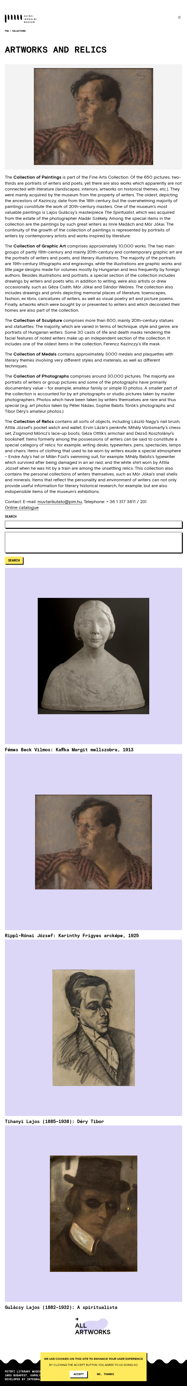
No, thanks (105, 1374)
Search (11, 516)
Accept (79, 1374)
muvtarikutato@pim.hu (59, 501)
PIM (7, 31)
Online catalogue (22, 507)
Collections (19, 31)
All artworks (92, 1328)
